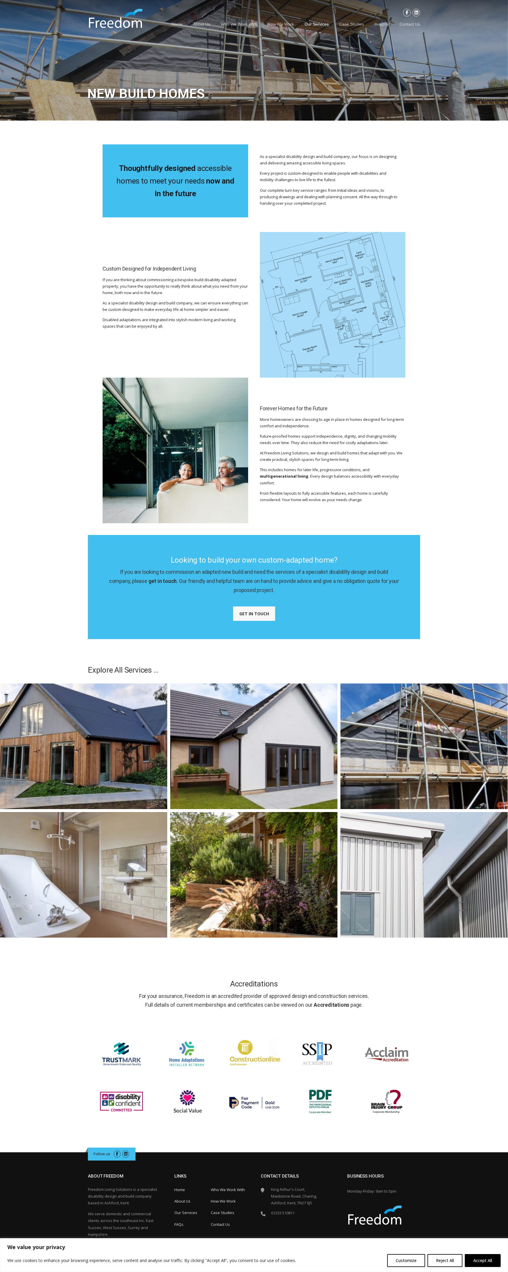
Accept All (482, 1260)
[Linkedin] (416, 12)
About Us (201, 24)
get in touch (162, 581)
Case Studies (351, 24)
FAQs (178, 1224)
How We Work (281, 24)
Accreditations (331, 1005)
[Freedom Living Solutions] (115, 19)
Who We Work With (239, 24)
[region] (254, 1255)
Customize (406, 1260)
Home (177, 24)
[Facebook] (407, 12)
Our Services (317, 24)
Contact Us (410, 24)
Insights (382, 24)
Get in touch (254, 613)
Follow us (101, 1154)
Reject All (445, 1260)
